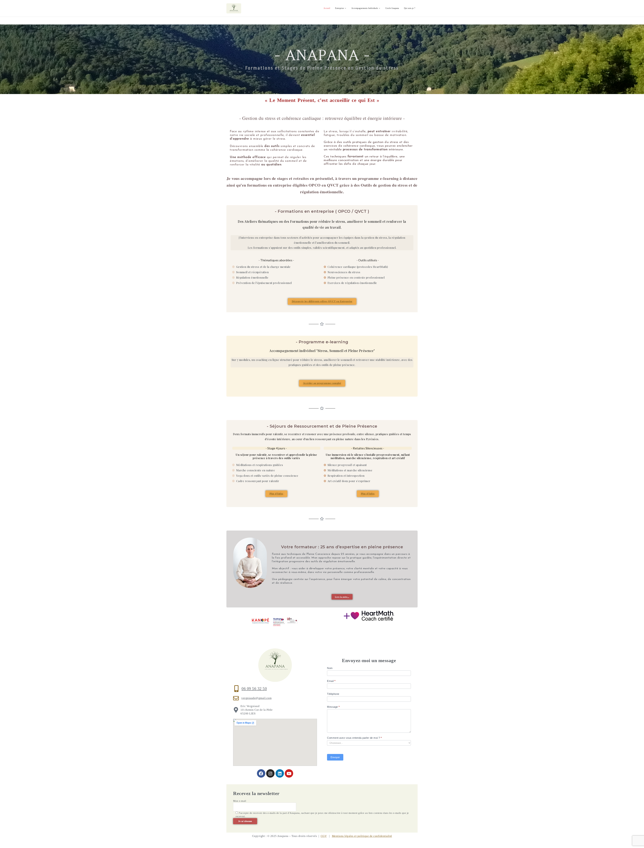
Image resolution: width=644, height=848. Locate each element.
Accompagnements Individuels (364, 8)
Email (331, 681)
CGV (324, 836)
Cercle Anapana (392, 8)
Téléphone (333, 693)
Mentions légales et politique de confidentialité (362, 836)
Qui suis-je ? (409, 8)
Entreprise (339, 8)
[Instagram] (270, 773)
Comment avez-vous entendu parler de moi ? (354, 737)
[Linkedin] (280, 773)
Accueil (327, 8)
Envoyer (335, 757)
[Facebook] (261, 773)
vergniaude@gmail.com (256, 698)
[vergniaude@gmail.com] (236, 698)
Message (333, 706)
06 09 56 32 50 (254, 688)
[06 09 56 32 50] (236, 688)
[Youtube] (289, 773)
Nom (330, 668)
